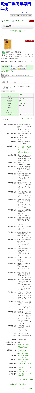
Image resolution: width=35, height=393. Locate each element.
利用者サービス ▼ (20, 21)
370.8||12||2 (22, 103)
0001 (20, 94)
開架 (20, 101)
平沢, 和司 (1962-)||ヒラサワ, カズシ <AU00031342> (23, 351)
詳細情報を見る (8, 71)
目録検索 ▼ (7, 21)
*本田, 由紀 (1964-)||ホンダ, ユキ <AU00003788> (24, 346)
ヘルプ (22, 12)
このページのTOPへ (28, 118)
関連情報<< (29, 41)
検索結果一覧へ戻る (18, 31)
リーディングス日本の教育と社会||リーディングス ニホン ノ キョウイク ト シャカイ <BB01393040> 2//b (24, 149)
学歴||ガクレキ (22, 371)
